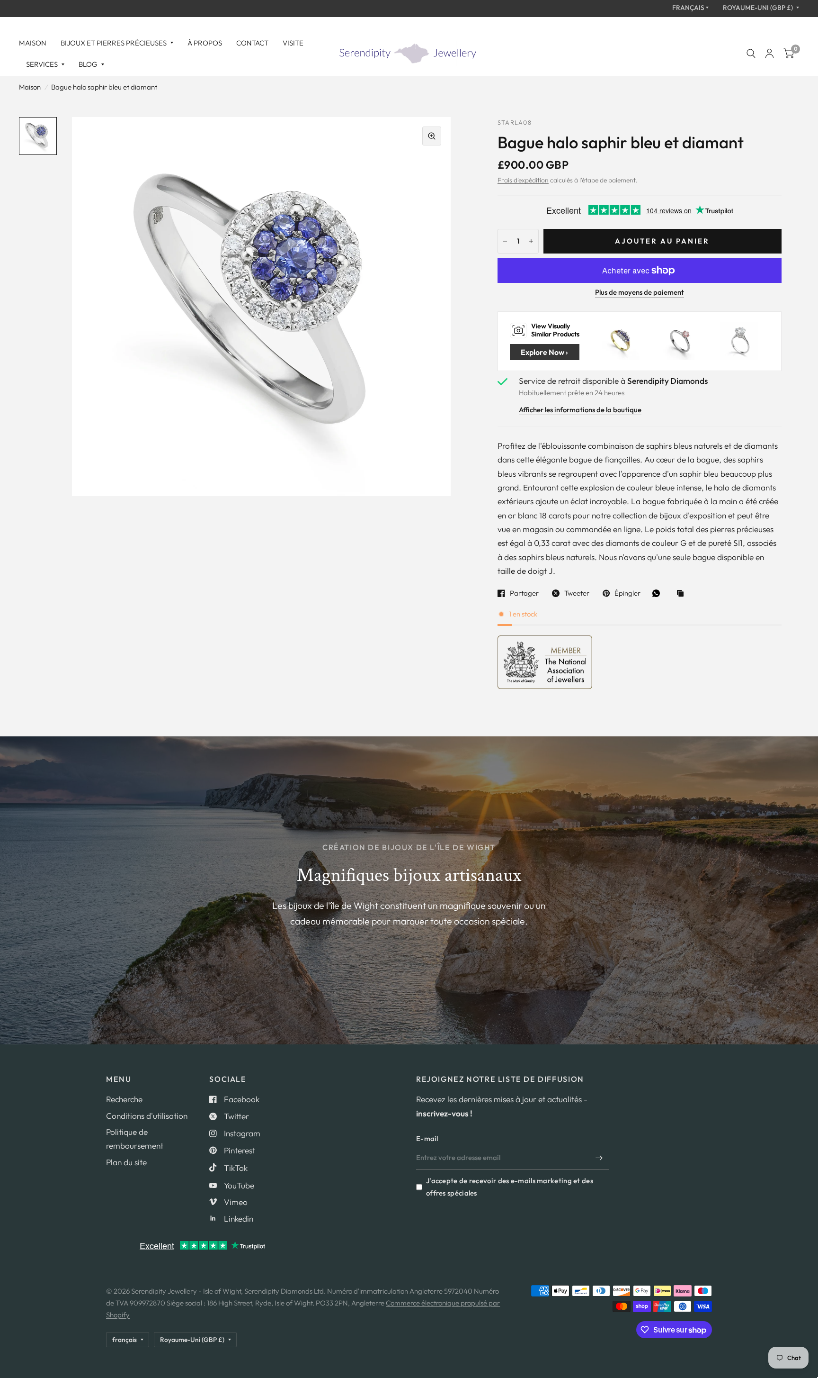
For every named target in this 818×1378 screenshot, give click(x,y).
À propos (204, 42)
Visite (293, 42)
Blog (88, 64)
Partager (524, 593)
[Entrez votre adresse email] (599, 1157)
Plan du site (126, 1162)
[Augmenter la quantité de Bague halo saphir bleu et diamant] (531, 241)
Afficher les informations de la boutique (580, 410)
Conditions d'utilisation (146, 1116)
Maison (32, 42)
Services (42, 64)
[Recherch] (751, 53)
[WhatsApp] (658, 593)
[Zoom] (431, 136)
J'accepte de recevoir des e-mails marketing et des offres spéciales (509, 1186)
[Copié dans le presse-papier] (682, 593)
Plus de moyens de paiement (639, 292)
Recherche (124, 1099)
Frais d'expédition (523, 180)
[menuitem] (36, 43)
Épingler (627, 593)
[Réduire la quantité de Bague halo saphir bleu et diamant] (505, 241)
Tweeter (576, 593)
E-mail (427, 1138)
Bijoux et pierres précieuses (114, 42)
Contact (252, 42)
